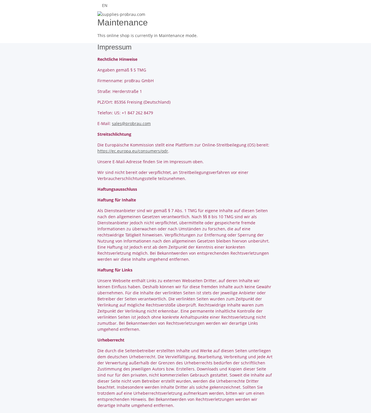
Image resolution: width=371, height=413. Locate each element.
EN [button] (105, 5)
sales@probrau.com (131, 123)
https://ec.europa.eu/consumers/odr (132, 151)
